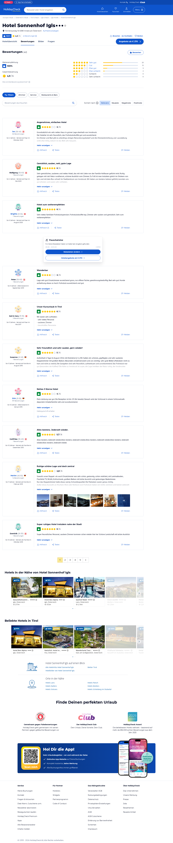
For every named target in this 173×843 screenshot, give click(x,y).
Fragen (51, 41)
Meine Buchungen (25, 791)
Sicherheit (92, 825)
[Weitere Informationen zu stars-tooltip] (65, 26)
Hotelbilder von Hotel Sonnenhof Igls (60, 670)
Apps (20, 820)
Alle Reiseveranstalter (26, 825)
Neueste (115, 103)
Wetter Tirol (92, 667)
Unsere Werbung (130, 795)
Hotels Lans (50, 683)
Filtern (11, 95)
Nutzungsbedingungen (97, 795)
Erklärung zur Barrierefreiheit (100, 820)
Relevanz (105, 103)
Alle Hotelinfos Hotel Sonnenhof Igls (60, 667)
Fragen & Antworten (26, 799)
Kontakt (123, 2)
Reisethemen (128, 808)
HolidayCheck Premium (27, 816)
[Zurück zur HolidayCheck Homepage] (12, 10)
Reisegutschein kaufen (27, 812)
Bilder (41, 41)
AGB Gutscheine (94, 816)
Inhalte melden (24, 829)
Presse (126, 799)
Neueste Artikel (129, 812)
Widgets (56, 795)
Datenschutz (93, 799)
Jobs (125, 804)
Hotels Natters (51, 686)
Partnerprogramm (60, 799)
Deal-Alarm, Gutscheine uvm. (30, 804)
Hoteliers (56, 791)
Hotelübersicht (9, 41)
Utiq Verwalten (94, 808)
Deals (7, 2)
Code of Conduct (60, 804)
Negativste (126, 103)
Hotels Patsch (93, 683)
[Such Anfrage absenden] (63, 10)
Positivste (138, 103)
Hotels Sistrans (51, 689)
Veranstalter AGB (95, 791)
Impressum (92, 829)
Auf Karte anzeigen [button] (51, 31)
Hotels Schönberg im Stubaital (99, 689)
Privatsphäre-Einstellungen (99, 804)
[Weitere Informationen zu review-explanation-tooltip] (36, 36)
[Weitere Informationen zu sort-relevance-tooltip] (97, 103)
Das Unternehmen (130, 791)
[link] (102, 10)
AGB (90, 812)
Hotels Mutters (93, 686)
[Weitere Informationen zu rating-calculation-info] (29, 82)
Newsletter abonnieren (27, 808)
